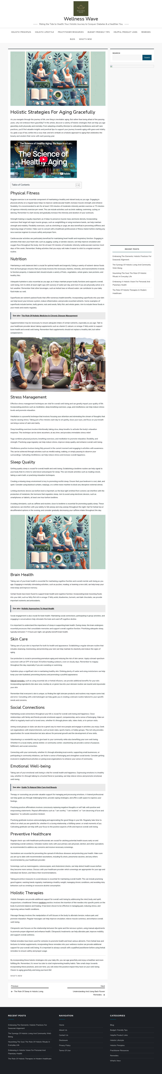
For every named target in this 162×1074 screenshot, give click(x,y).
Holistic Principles (21, 32)
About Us (63, 1030)
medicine (42, 902)
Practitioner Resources (71, 32)
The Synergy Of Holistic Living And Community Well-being (132, 266)
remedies (21, 680)
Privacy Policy (64, 1045)
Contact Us (63, 1035)
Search (116, 53)
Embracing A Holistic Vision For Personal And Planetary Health (131, 283)
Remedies (146, 32)
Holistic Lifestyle (44, 32)
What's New (16, 976)
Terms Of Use (65, 1050)
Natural (13, 680)
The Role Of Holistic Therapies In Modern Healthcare (129, 292)
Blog (72, 39)
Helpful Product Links (125, 32)
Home (61, 1025)
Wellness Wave (81, 19)
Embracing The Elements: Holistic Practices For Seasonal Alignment (132, 258)
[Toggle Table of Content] (76, 185)
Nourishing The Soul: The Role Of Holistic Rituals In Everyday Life (129, 275)
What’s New (85, 39)
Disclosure (63, 1040)
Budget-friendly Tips (99, 32)
